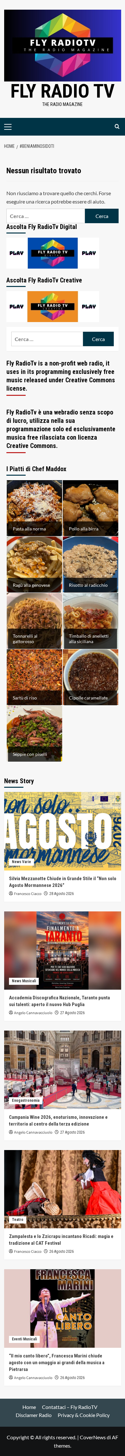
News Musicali (24, 981)
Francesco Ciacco (28, 894)
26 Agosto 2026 (61, 1251)
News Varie (21, 862)
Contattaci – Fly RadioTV (69, 1407)
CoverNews (93, 1437)
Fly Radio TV (63, 91)
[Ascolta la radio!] (52, 252)
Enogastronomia (25, 1100)
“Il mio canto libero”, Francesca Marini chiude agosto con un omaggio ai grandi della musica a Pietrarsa (56, 1362)
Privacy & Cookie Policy (84, 1415)
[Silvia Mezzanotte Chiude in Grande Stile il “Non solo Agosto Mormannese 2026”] (62, 831)
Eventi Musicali (24, 1339)
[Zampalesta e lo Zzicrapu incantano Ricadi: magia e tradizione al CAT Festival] (62, 1189)
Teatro (17, 1219)
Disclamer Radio (34, 1415)
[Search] (117, 126)
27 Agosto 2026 (72, 1013)
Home (29, 1407)
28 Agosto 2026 (61, 893)
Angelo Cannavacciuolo (33, 1013)
